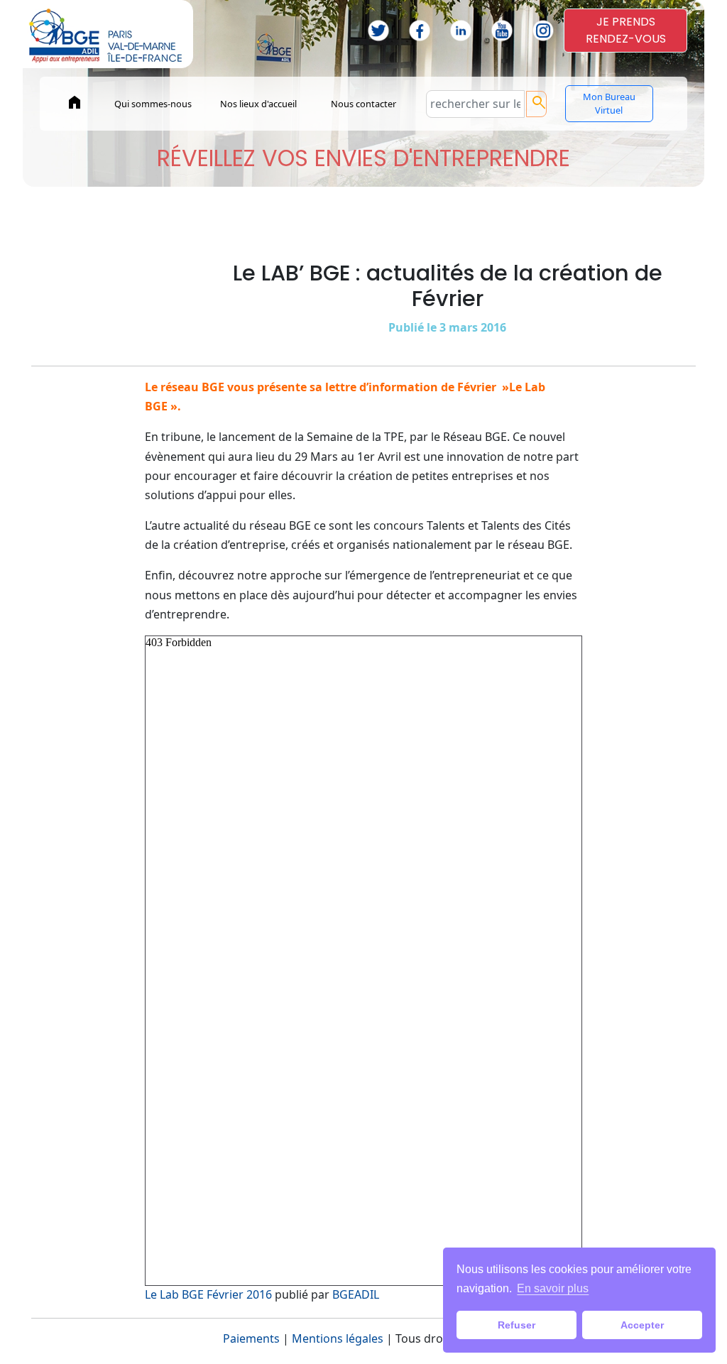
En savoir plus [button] (553, 1288)
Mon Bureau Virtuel (609, 103)
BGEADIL (355, 1294)
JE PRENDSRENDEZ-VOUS (626, 30)
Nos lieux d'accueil (258, 103)
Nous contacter (363, 103)
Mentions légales (337, 1338)
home (74, 102)
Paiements (251, 1338)
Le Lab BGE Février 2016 (208, 1294)
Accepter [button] (642, 1325)
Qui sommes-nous (153, 103)
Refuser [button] (516, 1325)
